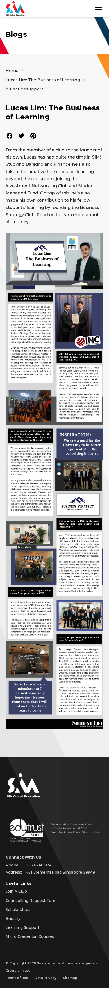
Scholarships (18, 909)
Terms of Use (17, 978)
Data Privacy (45, 978)
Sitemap (70, 978)
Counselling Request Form (31, 900)
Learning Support (22, 927)
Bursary (13, 918)
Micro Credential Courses (30, 936)
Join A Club (16, 891)
